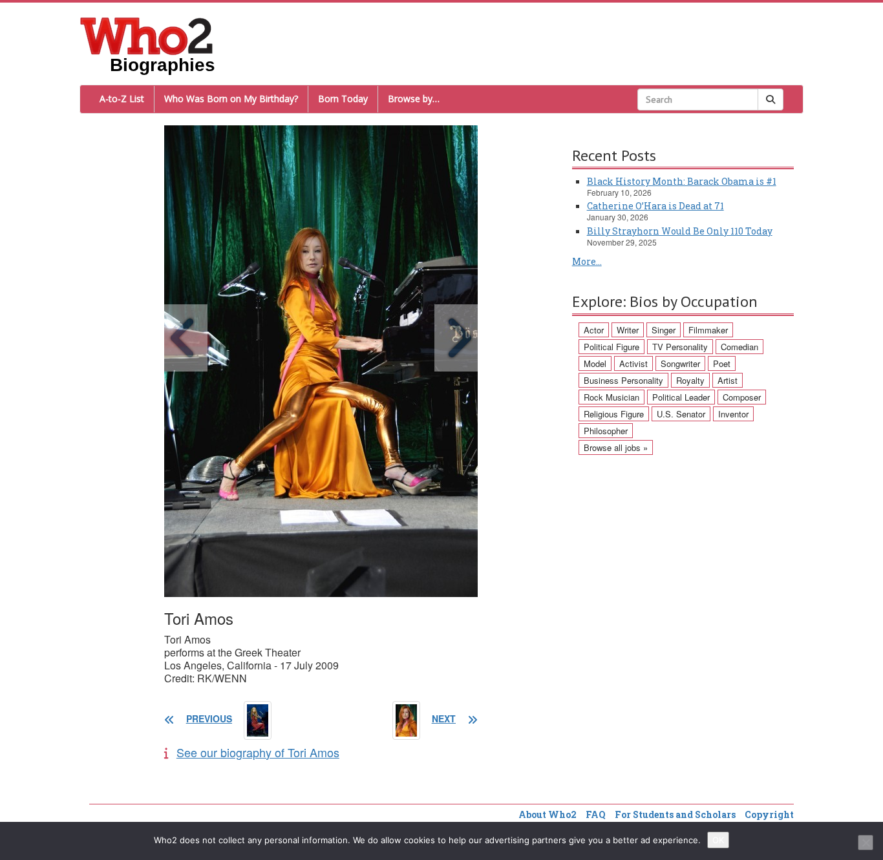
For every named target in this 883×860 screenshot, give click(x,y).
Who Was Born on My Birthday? (231, 98)
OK (718, 840)
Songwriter (680, 363)
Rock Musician (611, 397)
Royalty (690, 380)
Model (595, 363)
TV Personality (680, 347)
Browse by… (414, 98)
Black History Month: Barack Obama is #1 (681, 181)
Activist (633, 363)
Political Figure (611, 347)
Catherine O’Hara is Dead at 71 (655, 206)
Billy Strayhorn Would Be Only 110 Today (679, 231)
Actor (594, 330)
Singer (664, 330)
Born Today (343, 98)
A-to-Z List (122, 98)
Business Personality (623, 380)
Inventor (733, 414)
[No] (865, 842)
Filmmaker (708, 330)
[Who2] (147, 34)
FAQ (596, 814)
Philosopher (606, 431)
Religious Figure (614, 414)
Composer (742, 397)
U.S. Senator (681, 414)
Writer (628, 330)
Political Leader (681, 397)
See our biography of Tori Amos (257, 752)
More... (587, 261)
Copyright (769, 814)
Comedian (739, 347)
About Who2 (547, 814)
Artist (728, 380)
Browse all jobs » (616, 447)
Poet (721, 363)
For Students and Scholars (675, 814)
